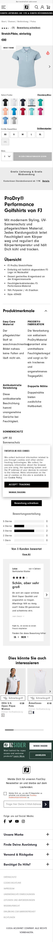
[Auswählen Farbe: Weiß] (14, 102)
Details (45, 181)
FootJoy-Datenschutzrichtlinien (23, 796)
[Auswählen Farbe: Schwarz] (5, 102)
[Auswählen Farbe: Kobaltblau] (14, 111)
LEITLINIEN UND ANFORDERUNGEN (19, 900)
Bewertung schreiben (28, 27)
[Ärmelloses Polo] (40, 693)
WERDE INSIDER (40, 746)
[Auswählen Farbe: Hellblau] (5, 120)
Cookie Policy (15, 477)
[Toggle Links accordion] (26, 834)
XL (40, 134)
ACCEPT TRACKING (19, 484)
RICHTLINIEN (9, 917)
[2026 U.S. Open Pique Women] (13, 693)
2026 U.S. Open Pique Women (8, 706)
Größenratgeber (44, 128)
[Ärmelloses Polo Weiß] (30, 712)
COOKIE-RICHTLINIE (12, 883)
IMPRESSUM (9, 888)
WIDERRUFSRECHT (12, 905)
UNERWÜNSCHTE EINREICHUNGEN (19, 894)
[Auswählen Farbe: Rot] (23, 111)
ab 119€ (13, 13)
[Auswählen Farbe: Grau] (14, 120)
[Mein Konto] (42, 7)
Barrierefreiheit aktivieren (26, 2)
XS (5, 134)
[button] (3, 7)
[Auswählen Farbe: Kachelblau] (40, 102)
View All (26, 554)
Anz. (3, 151)
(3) (13, 27)
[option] (26, 69)
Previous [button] (3, 66)
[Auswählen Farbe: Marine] (23, 102)
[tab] (48, 7)
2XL (5, 142)
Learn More (19, 756)
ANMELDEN (40, 755)
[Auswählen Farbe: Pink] (40, 111)
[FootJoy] (26, 7)
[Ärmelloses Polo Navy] (33, 712)
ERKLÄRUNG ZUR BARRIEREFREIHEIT (19, 911)
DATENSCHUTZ (10, 877)
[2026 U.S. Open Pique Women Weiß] (2, 715)
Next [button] (49, 66)
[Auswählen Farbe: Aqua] (32, 111)
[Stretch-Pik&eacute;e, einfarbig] (26, 69)
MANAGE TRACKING (17, 492)
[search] (36, 7)
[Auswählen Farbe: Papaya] (5, 111)
